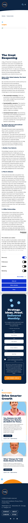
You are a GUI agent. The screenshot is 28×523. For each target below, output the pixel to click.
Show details (20, 276)
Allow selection (14, 285)
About (14, 511)
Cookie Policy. (6, 503)
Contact (6, 511)
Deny (14, 289)
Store (14, 514)
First (14, 332)
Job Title (6, 350)
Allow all (14, 281)
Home (3, 16)
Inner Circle (10, 16)
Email (5, 344)
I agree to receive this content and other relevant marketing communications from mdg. (15, 360)
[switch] (24, 262)
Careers (6, 514)
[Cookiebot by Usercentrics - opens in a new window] (20, 233)
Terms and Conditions (8, 501)
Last (14, 338)
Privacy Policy (19, 501)
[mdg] (4, 4)
